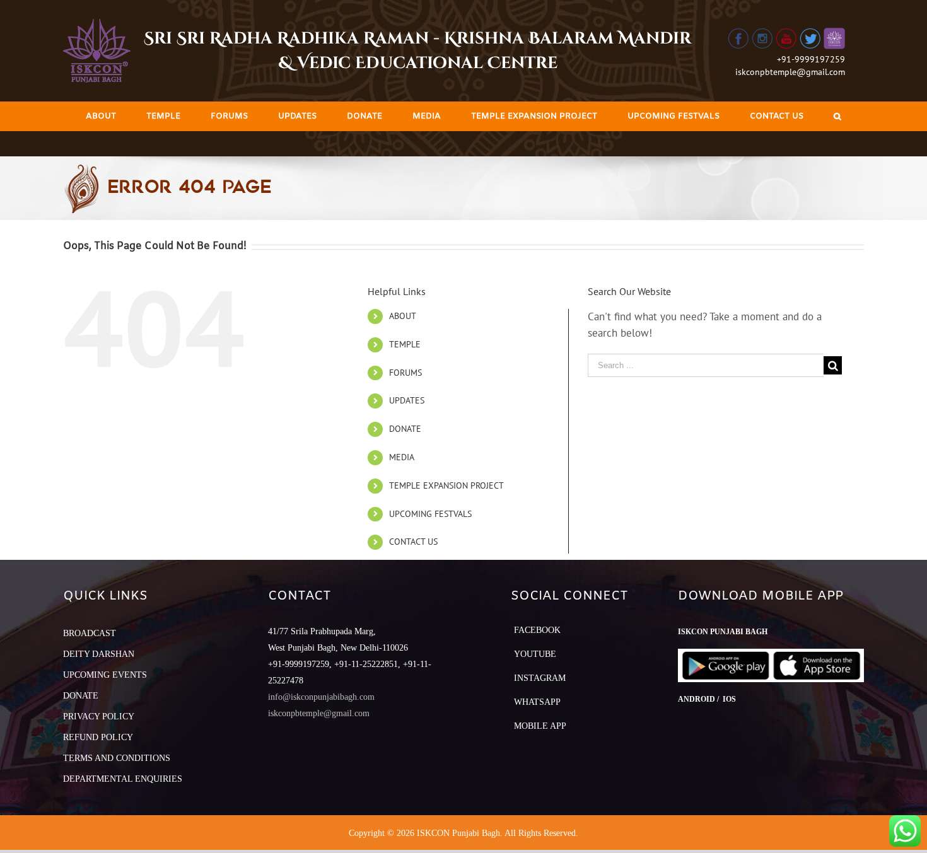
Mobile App (540, 726)
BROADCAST (89, 633)
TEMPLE (405, 344)
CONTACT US (413, 541)
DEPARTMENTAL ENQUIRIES (122, 779)
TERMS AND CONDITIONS (116, 758)
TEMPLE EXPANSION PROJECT (446, 485)
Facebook (537, 630)
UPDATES (406, 400)
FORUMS (405, 372)
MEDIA (401, 457)
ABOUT (402, 316)
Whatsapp (537, 702)
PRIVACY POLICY (98, 716)
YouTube (535, 654)
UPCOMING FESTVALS (430, 513)
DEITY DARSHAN (98, 654)
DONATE (405, 428)
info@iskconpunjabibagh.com (321, 697)
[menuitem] (101, 116)
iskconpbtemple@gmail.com (790, 72)
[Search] (837, 116)
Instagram (540, 678)
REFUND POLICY (98, 737)
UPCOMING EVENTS (105, 675)
